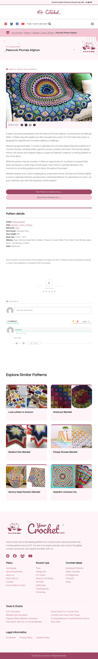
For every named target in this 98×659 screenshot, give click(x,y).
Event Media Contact (16, 585)
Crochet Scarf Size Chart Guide (65, 615)
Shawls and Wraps (44, 578)
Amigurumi (41, 571)
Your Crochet (16, 33)
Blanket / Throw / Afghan (43, 33)
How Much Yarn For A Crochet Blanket (24, 621)
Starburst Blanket (62, 412)
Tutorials (70, 578)
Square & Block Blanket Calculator (22, 618)
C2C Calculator (13, 611)
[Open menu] (92, 23)
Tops (38, 568)
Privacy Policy (26, 637)
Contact (10, 582)
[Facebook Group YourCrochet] (22, 556)
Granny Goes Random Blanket (24, 492)
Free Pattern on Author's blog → (49, 192)
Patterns (27, 33)
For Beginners (72, 575)
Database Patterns (74, 568)
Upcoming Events (14, 571)
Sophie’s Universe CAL (65, 492)
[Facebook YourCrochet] (15, 556)
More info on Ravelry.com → (49, 197)
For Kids (40, 582)
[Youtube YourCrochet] (30, 556)
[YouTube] (23, 24)
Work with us (12, 578)
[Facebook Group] (11, 24)
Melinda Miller (19, 222)
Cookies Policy (43, 637)
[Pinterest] (6, 24)
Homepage (11, 568)
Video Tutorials (73, 571)
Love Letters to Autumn (20, 412)
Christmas (41, 592)
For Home (40, 575)
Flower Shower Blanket (65, 452)
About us (10, 575)
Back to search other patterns (23, 69)
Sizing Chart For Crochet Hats (65, 611)
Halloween (41, 585)
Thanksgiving (42, 588)
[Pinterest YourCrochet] (7, 556)
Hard (17, 228)
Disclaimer (11, 637)
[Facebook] (17, 24)
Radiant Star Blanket (19, 452)
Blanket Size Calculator (17, 615)
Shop (68, 582)
